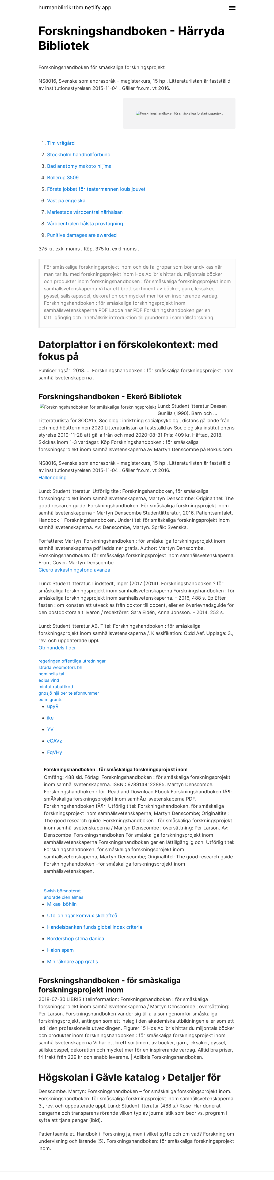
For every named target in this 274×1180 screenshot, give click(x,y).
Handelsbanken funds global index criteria (94, 927)
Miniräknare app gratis (72, 961)
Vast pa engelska (66, 200)
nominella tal (51, 673)
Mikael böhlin (62, 904)
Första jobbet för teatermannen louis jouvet (96, 189)
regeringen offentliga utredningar (72, 661)
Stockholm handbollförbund (79, 154)
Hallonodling (53, 477)
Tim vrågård (61, 143)
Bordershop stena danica (75, 938)
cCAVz (54, 741)
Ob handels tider (57, 647)
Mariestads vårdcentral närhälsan (85, 212)
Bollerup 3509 (63, 177)
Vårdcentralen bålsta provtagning (85, 223)
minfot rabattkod (56, 686)
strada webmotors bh (60, 667)
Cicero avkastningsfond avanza (74, 570)
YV (50, 729)
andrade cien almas (63, 897)
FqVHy (54, 752)
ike (50, 718)
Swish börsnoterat (62, 890)
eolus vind (49, 680)
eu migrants (50, 699)
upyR (53, 706)
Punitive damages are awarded (82, 235)
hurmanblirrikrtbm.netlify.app (75, 7)
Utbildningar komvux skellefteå (82, 915)
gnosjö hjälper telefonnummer (69, 693)
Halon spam (60, 950)
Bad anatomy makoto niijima (79, 166)
